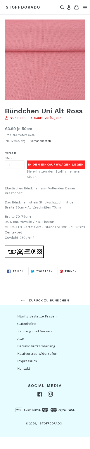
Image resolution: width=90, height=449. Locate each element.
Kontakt (23, 368)
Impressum (27, 361)
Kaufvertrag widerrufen (37, 353)
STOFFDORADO (23, 7)
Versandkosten (40, 141)
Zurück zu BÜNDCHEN (48, 300)
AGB (20, 339)
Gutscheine (26, 324)
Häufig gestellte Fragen (37, 316)
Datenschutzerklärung (36, 346)
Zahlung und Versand (35, 331)
